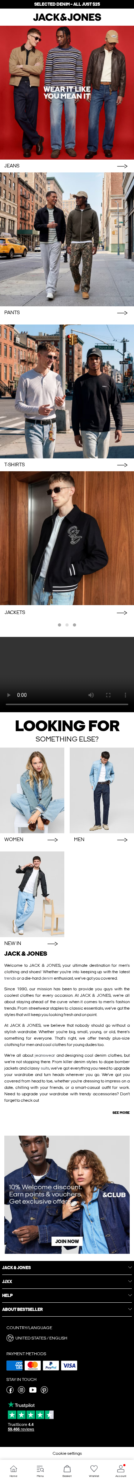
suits (45, 1068)
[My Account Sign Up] (67, 1195)
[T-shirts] (67, 391)
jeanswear (45, 1055)
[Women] (32, 790)
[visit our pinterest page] (44, 1391)
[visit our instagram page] (21, 1391)
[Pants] (67, 239)
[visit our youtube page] (32, 1391)
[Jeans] (67, 93)
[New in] (32, 894)
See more (121, 1113)
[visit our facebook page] (10, 1391)
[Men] (102, 790)
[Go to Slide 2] (67, 625)
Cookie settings (67, 1453)
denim (47, 978)
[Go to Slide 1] (59, 625)
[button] (67, 1338)
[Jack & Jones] (67, 19)
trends (10, 978)
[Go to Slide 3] (74, 625)
